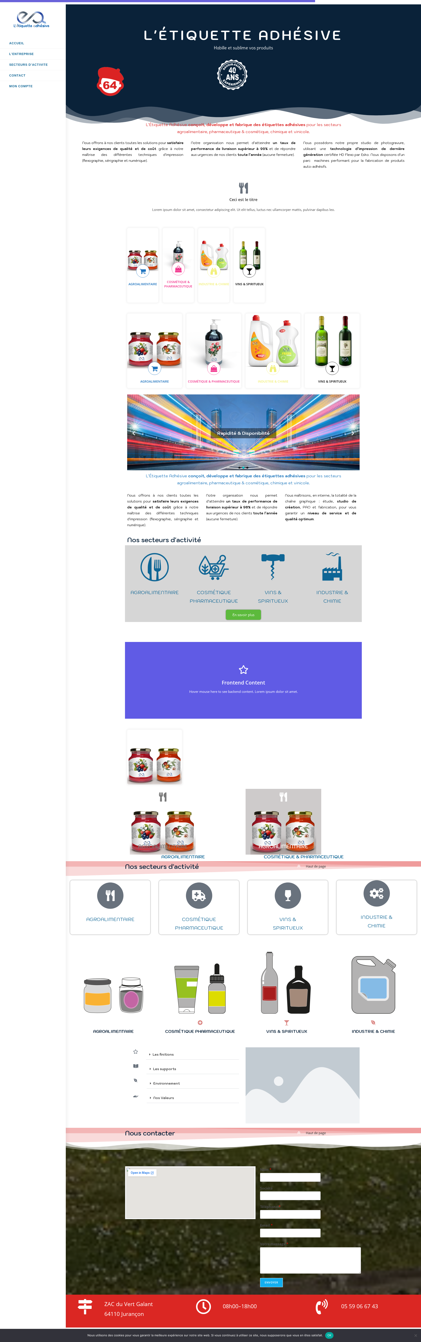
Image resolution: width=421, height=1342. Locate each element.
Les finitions (163, 1054)
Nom (265, 1169)
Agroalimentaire (183, 857)
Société (266, 1188)
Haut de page (316, 866)
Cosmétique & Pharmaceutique (304, 857)
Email (266, 1225)
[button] (133, 433)
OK (329, 1335)
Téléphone (270, 1207)
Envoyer (271, 1282)
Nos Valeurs (163, 1098)
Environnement (166, 1083)
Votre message (274, 1244)
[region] (243, 438)
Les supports (164, 1069)
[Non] (415, 1335)
